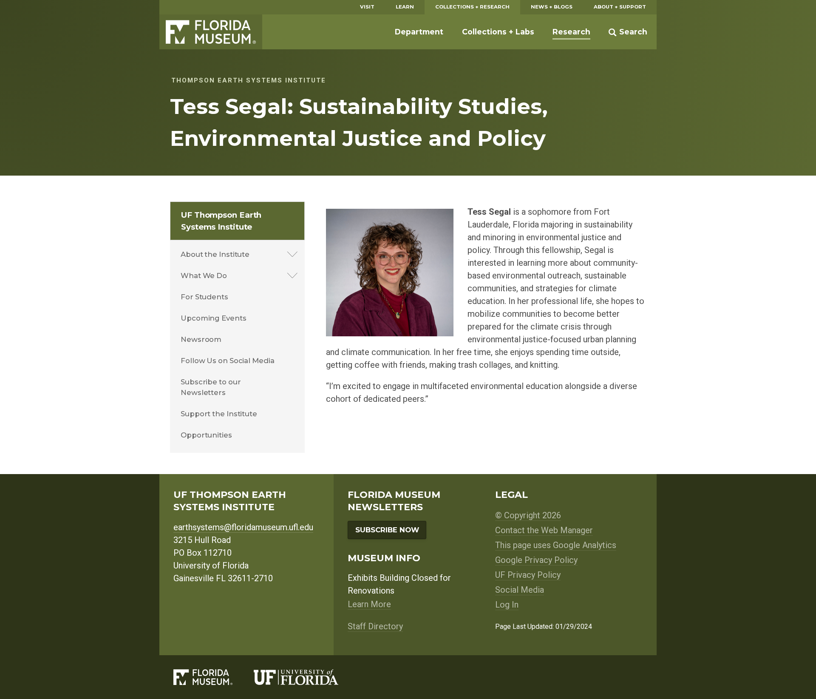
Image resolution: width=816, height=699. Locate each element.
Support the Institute (219, 413)
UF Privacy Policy (528, 575)
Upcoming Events (213, 318)
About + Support (620, 7)
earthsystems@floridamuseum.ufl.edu (243, 527)
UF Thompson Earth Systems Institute (221, 221)
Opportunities (206, 435)
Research (571, 31)
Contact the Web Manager (544, 530)
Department (419, 31)
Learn (405, 7)
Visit (367, 7)
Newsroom (201, 339)
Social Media (519, 590)
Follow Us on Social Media (228, 360)
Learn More (369, 604)
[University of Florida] (307, 677)
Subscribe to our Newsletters (211, 387)
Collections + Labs (498, 31)
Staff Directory (375, 626)
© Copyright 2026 (528, 515)
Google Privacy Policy (536, 560)
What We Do (204, 275)
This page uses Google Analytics (555, 545)
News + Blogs (551, 7)
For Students (204, 297)
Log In (506, 605)
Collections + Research (472, 7)
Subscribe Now (387, 530)
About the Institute (215, 254)
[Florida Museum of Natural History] (213, 677)
